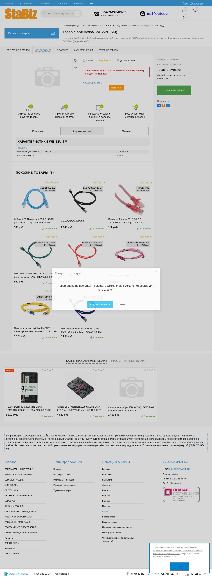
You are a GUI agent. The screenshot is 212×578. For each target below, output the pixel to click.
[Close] (156, 271)
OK (179, 566)
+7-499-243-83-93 (42, 574)
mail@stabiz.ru (62, 574)
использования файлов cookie (166, 554)
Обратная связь (18, 574)
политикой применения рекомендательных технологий (177, 550)
